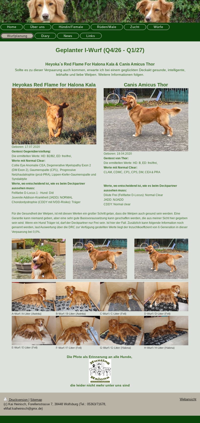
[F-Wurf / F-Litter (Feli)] (78, 330)
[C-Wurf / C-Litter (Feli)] (122, 296)
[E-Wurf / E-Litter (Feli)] (34, 330)
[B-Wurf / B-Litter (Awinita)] (78, 296)
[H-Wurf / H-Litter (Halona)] (166, 330)
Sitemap (36, 400)
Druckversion (18, 400)
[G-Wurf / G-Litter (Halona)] (122, 330)
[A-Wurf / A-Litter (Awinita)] (34, 296)
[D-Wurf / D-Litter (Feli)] (166, 296)
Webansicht (188, 399)
